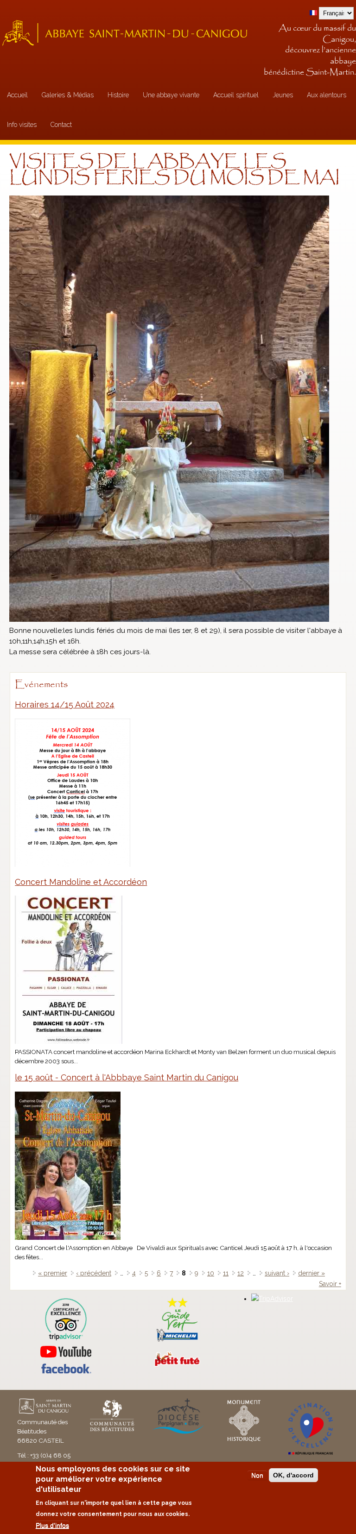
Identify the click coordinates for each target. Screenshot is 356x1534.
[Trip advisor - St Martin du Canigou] (65, 1319)
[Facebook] (65, 1371)
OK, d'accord (293, 1475)
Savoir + (330, 1284)
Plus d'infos (52, 1525)
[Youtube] (65, 1351)
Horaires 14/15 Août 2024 (64, 704)
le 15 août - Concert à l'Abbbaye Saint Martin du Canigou (126, 1077)
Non (257, 1475)
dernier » (311, 1273)
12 (240, 1273)
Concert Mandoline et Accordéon (81, 882)
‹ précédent (93, 1273)
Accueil (17, 95)
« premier (52, 1273)
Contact (61, 124)
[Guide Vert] (177, 1340)
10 (210, 1273)
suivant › (277, 1273)
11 (226, 1273)
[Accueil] (127, 32)
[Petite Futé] (177, 1364)
